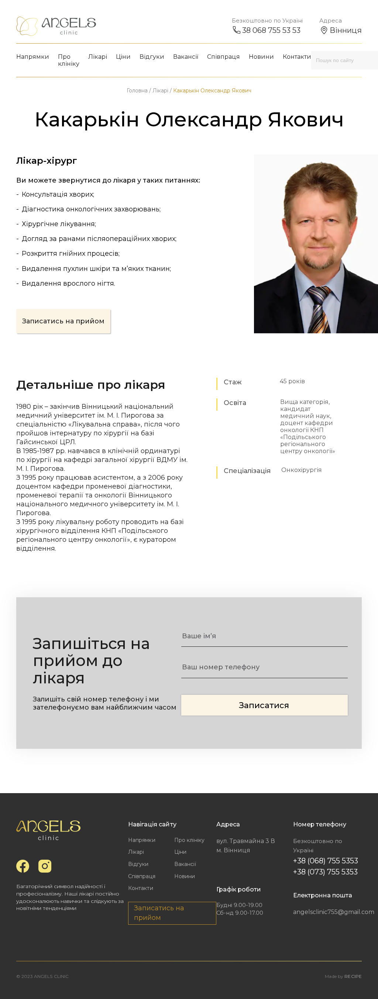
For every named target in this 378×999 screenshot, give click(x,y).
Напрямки (32, 56)
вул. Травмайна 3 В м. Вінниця (245, 845)
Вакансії (185, 56)
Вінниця (346, 30)
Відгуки (152, 56)
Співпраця (223, 56)
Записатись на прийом (63, 321)
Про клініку (68, 60)
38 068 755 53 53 (271, 30)
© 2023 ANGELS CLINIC (42, 976)
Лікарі (97, 56)
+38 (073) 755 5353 (325, 871)
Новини (261, 56)
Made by (343, 976)
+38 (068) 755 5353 (325, 860)
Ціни (123, 56)
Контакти (297, 56)
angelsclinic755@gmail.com (324, 911)
